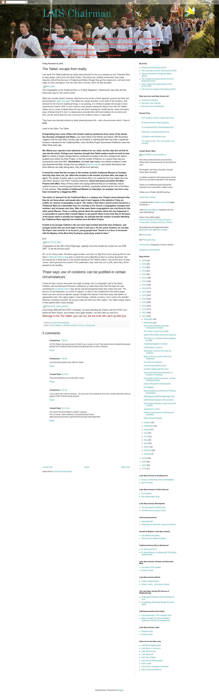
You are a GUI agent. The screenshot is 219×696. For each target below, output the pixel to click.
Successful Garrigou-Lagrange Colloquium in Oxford (156, 327)
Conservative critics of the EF (120, 38)
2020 (144, 281)
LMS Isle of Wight (149, 657)
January (147, 454)
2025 (144, 264)
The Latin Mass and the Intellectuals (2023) (159, 71)
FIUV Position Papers (55, 44)
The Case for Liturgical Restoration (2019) (158, 89)
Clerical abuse (91, 38)
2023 (144, 271)
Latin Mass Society (69, 325)
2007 (144, 465)
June (146, 436)
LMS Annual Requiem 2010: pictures (158, 400)
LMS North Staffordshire (151, 645)
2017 (144, 292)
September (148, 426)
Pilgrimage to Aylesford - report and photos (159, 524)
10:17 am (65, 408)
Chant (60, 38)
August (147, 429)
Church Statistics (55, 325)
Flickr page (146, 235)
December (148, 319)
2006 (144, 469)
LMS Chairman (76, 14)
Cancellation (147, 493)
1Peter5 (169, 222)
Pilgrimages (155, 50)
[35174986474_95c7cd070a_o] (152, 155)
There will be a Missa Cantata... (154, 538)
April (146, 443)
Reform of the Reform (88, 55)
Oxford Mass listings (147, 197)
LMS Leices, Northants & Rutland (155, 666)
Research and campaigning (153, 106)
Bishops (47, 38)
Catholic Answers (158, 222)
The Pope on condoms (153, 362)
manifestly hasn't (62, 289)
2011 (144, 313)
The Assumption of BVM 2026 (153, 507)
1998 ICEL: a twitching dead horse (155, 132)
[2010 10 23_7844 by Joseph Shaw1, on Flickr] (51, 242)
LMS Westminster (149, 651)
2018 (144, 288)
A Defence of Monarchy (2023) (154, 68)
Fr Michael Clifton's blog (58, 257)
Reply (52, 350)
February (148, 450)
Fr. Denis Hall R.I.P (149, 549)
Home (86, 467)
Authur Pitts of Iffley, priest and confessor (160, 335)
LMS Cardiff (146, 664)
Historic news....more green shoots (155, 584)
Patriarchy (138, 50)
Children (73, 38)
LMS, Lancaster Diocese (151, 670)
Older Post (125, 467)
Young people (113, 55)
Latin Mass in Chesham (151, 648)
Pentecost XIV (147, 631)
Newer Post (48, 467)
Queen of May (147, 483)
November (148, 323)
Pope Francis (50, 55)
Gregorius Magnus (151, 210)
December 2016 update (151, 567)
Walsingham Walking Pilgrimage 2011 (159, 396)
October (147, 422)
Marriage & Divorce (84, 50)
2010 (144, 316)
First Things (157, 220)
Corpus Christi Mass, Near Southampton (158, 480)
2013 (144, 306)
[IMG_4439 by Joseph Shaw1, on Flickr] (49, 86)
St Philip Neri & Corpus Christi (154, 510)
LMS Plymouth (147, 654)
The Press (81, 325)
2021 (144, 278)
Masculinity (106, 50)
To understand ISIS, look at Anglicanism (157, 127)
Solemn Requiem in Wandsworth (157, 384)
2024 (144, 267)
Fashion (76, 44)
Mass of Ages (162, 230)
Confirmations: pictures (153, 347)
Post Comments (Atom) (62, 471)
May (146, 440)
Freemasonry (93, 44)
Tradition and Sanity (162, 202)
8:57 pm (65, 374)
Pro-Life (66, 55)
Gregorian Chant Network (149, 250)
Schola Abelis (144, 245)
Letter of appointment (150, 581)
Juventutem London (152, 409)
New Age (122, 50)
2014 (144, 302)
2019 (144, 285)
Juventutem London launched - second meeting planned (159, 379)
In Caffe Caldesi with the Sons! (156, 369)
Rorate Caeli (147, 230)
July (146, 433)
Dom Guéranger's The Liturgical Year (156, 615)
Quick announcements (153, 418)
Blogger (120, 690)
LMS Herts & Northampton (152, 661)
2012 (144, 309)
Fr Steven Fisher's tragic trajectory (155, 123)
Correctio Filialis (151, 38)
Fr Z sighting (149, 387)
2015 (144, 299)
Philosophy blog (148, 240)
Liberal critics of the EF (56, 50)
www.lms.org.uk (93, 164)
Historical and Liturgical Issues (122, 44)
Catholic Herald (145, 220)
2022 (144, 274)
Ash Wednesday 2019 (150, 497)
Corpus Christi (147, 570)
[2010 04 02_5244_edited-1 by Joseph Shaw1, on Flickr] (55, 306)
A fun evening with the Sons (155, 366)
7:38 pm (64, 340)
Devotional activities (150, 100)
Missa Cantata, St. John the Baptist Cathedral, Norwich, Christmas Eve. (156, 619)
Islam (148, 44)
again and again (63, 101)
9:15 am (64, 390)
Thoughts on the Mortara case (154, 136)
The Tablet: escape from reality (156, 331)
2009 (144, 458)
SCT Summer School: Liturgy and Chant (158, 118)
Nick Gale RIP (147, 521)
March (147, 447)
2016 (144, 295)
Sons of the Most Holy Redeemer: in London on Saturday (158, 374)
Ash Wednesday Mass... (151, 535)
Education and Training (151, 103)
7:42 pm (64, 359)
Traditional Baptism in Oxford (155, 344)
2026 (144, 260)
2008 (144, 462)
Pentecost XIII (147, 634)
